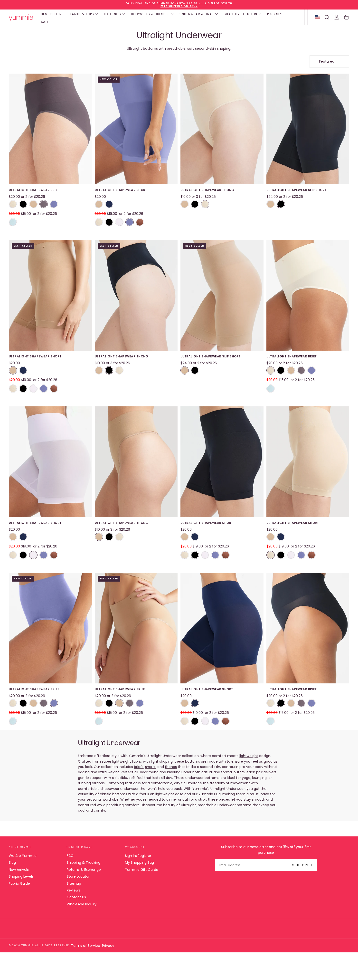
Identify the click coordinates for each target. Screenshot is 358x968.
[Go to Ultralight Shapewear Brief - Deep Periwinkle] (50, 628)
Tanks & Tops (82, 14)
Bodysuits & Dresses (150, 14)
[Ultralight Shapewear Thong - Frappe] (205, 204)
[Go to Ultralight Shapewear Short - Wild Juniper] (222, 628)
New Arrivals (19, 869)
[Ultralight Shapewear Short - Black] (109, 222)
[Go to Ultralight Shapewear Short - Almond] (50, 295)
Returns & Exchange (84, 869)
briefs (138, 766)
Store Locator (78, 876)
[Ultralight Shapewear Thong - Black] (194, 204)
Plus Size (275, 14)
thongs (171, 766)
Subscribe (302, 865)
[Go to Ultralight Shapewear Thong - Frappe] (222, 129)
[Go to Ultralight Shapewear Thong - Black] (136, 295)
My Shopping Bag (139, 862)
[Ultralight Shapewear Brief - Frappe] (13, 204)
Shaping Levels (21, 876)
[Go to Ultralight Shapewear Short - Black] (222, 461)
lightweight (248, 755)
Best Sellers (52, 14)
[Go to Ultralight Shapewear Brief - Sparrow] (50, 129)
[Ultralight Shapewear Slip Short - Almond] (270, 204)
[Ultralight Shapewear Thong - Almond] (184, 204)
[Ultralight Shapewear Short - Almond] (99, 204)
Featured (326, 61)
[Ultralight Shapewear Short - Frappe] (99, 222)
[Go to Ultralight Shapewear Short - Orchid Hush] (50, 461)
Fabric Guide (19, 883)
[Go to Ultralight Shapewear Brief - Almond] (136, 628)
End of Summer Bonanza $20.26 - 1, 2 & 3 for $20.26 (188, 3)
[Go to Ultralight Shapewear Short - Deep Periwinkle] (136, 129)
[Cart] (346, 17)
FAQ (70, 855)
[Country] (317, 17)
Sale (45, 22)
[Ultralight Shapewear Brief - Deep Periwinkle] (53, 204)
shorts (150, 766)
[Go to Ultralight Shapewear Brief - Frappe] (307, 295)
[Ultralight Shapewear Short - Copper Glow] (139, 222)
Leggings (112, 14)
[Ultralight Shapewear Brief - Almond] (33, 204)
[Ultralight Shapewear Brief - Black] (23, 204)
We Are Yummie (23, 855)
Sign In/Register (138, 855)
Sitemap (74, 883)
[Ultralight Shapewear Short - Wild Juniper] (109, 204)
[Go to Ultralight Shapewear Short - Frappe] (307, 461)
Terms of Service (85, 945)
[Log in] (336, 17)
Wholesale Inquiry (81, 904)
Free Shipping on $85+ (179, 6)
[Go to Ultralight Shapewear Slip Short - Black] (307, 129)
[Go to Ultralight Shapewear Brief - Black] (307, 628)
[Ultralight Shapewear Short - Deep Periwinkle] (129, 222)
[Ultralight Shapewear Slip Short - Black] (280, 204)
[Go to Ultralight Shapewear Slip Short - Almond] (222, 295)
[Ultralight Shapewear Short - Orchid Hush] (119, 222)
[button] (327, 17)
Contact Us (76, 897)
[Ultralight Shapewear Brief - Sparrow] (43, 204)
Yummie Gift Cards (141, 869)
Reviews (73, 890)
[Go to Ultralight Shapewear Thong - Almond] (136, 461)
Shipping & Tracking (83, 862)
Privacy (108, 945)
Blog (12, 862)
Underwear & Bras (196, 14)
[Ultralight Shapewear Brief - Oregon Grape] (13, 222)
